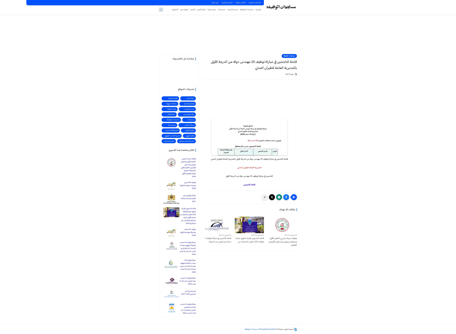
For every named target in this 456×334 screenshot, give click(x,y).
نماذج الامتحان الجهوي (172, 135)
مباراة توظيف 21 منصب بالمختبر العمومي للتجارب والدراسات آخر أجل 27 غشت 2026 (188, 309)
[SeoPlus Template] (295, 329)
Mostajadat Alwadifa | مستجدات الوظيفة (260, 329)
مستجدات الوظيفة (247, 9)
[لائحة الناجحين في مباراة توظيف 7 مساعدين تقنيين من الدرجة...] (216, 225)
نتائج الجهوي (190, 135)
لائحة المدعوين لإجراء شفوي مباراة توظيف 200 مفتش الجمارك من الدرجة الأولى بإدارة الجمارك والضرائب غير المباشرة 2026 (188, 216)
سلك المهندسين (188, 114)
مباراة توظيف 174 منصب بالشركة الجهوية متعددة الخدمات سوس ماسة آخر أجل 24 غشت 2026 (188, 266)
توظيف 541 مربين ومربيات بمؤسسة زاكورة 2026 (188, 185)
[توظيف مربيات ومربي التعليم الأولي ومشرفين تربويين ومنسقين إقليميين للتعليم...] (282, 225)
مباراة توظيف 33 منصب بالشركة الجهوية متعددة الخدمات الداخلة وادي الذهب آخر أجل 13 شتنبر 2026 (188, 248)
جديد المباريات (232, 9)
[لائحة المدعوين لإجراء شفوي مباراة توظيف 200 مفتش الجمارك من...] (249, 225)
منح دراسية (215, 2)
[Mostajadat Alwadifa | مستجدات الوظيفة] (281, 6)
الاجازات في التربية (227, 2)
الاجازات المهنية (241, 2)
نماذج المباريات (169, 141)
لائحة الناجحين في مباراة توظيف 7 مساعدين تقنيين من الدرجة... (218, 240)
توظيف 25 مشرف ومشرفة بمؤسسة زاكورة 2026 (188, 232)
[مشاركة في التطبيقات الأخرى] (265, 197)
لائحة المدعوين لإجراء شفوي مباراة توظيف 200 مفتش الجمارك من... (250, 240)
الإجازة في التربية (189, 103)
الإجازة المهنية (173, 98)
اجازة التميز (201, 9)
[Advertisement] (228, 35)
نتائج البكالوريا (189, 130)
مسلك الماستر (189, 125)
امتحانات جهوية (171, 103)
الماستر (192, 9)
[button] (286, 197)
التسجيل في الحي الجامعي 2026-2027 (188, 293)
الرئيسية (258, 9)
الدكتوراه (175, 9)
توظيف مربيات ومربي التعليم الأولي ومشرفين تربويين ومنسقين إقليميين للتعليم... (283, 242)
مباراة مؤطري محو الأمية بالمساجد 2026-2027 (188, 198)
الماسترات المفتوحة (255, 2)
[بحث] (161, 10)
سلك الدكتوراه (171, 109)
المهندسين (184, 9)
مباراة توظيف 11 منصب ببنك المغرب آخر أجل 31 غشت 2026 (188, 281)
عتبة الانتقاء (171, 114)
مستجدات (221, 9)
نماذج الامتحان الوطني (186, 141)
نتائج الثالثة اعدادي (172, 130)
